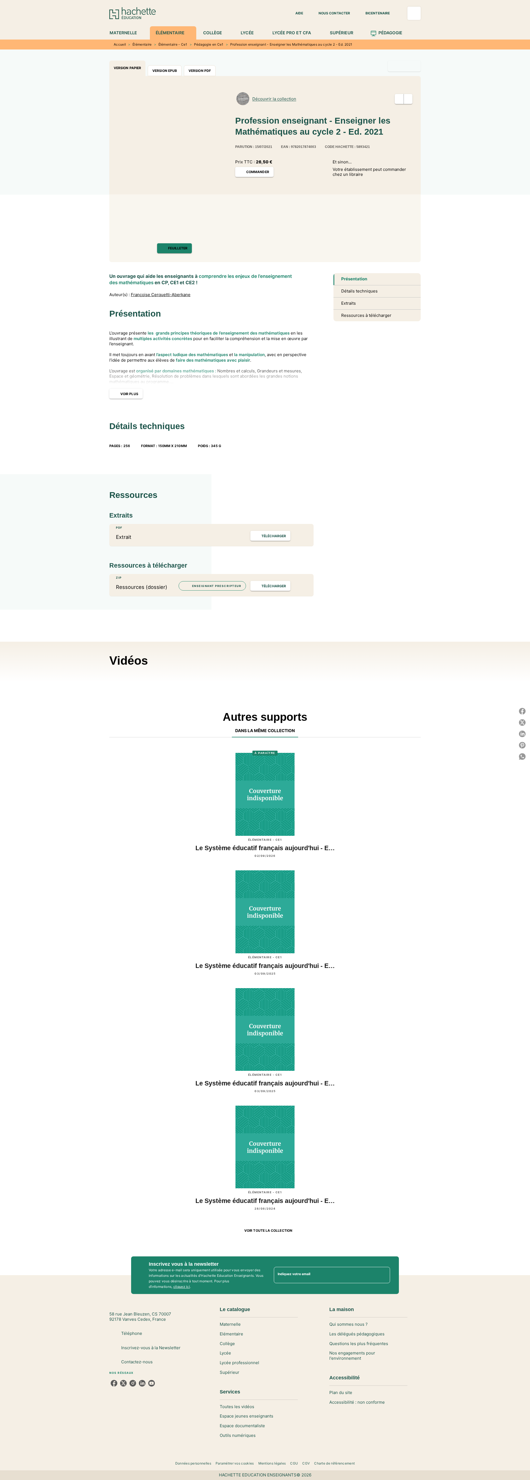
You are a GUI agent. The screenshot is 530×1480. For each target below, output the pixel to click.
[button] (296, 13)
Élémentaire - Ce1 (172, 44)
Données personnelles (193, 1463)
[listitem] (114, 1383)
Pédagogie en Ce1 (209, 44)
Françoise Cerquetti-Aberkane (160, 294)
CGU (294, 1463)
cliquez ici (181, 1287)
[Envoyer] (383, 1275)
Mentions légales (272, 1463)
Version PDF (200, 71)
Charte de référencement (334, 1463)
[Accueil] (132, 13)
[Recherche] (414, 13)
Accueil (120, 44)
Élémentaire (142, 44)
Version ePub (164, 71)
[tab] (126, 33)
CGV (306, 1463)
